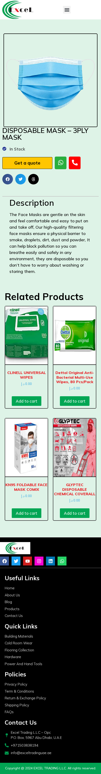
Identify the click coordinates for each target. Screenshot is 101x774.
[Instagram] (39, 561)
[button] (67, 10)
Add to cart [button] (26, 401)
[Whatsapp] (62, 561)
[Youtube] (27, 561)
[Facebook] (4, 561)
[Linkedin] (50, 561)
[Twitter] (16, 561)
